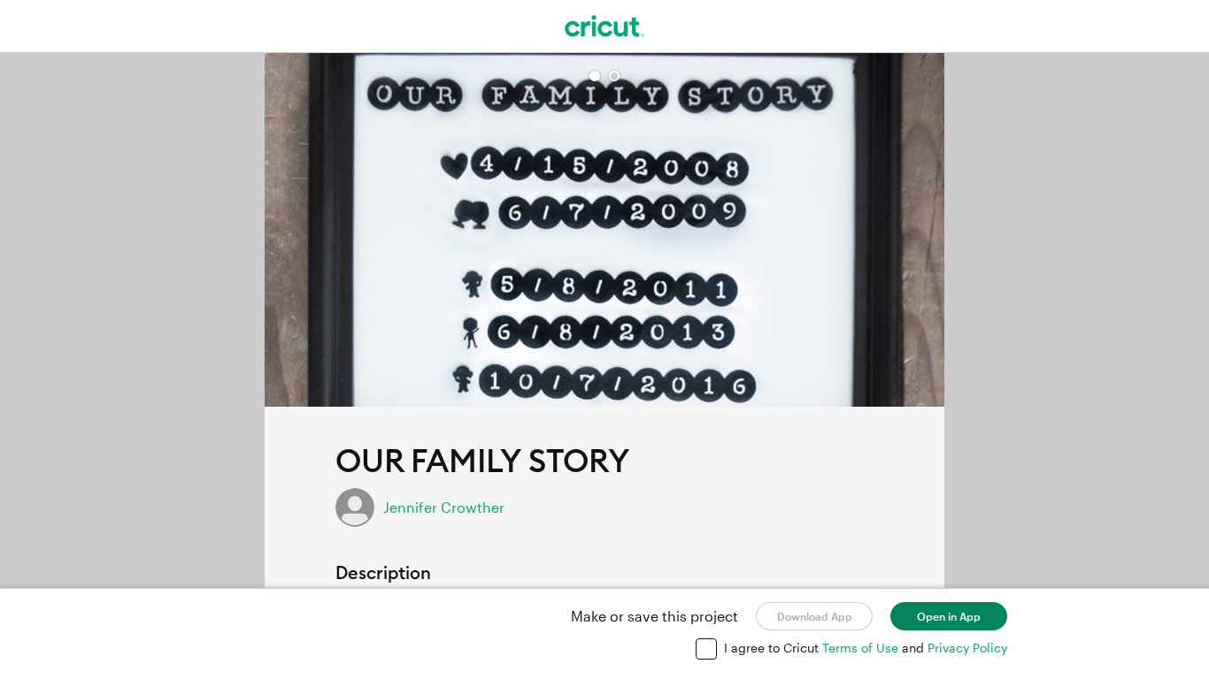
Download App (814, 616)
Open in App (949, 616)
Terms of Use (862, 647)
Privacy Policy (967, 647)
